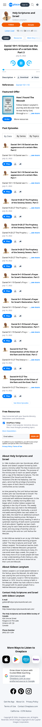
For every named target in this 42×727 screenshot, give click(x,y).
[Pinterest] (21, 691)
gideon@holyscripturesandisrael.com (17, 602)
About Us (20, 701)
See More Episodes (21, 403)
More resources (21, 119)
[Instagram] (29, 691)
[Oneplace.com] (14, 5)
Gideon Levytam (19, 20)
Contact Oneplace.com (28, 706)
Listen (6, 38)
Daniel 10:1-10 (23, 84)
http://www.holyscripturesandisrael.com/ (18, 609)
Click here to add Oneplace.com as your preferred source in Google (22, 678)
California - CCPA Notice (21, 711)
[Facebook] (13, 691)
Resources (18, 38)
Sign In (25, 5)
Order (7, 119)
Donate (31, 25)
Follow (11, 25)
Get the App (9, 701)
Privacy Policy (32, 701)
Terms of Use (10, 706)
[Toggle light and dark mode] (37, 4)
